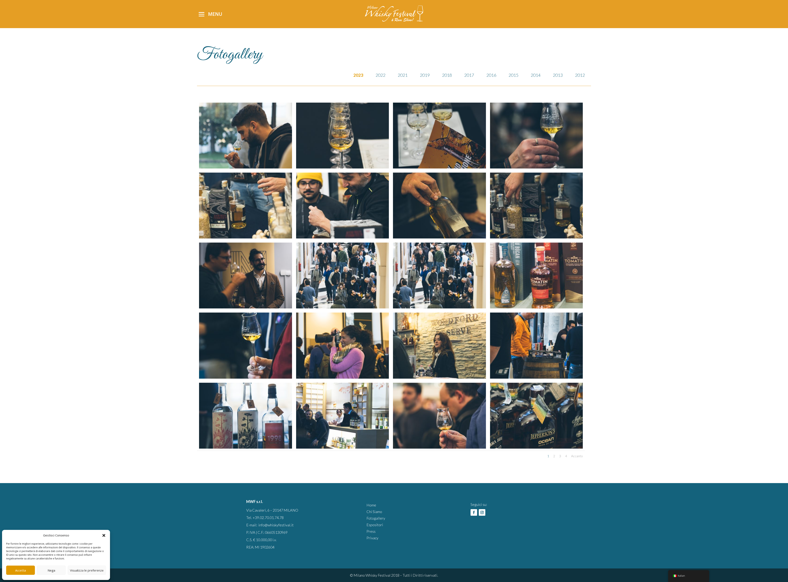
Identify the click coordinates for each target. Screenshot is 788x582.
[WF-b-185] (536, 306)
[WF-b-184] (245, 376)
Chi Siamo (374, 511)
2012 (580, 75)
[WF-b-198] (439, 166)
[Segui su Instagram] (482, 512)
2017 (469, 75)
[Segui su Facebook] (474, 512)
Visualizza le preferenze (87, 570)
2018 (447, 75)
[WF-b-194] (342, 236)
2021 (403, 75)
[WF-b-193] (439, 236)
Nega (51, 570)
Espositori (375, 524)
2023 (358, 75)
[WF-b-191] (245, 306)
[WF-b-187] (342, 306)
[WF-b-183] (342, 376)
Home (371, 505)
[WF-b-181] (536, 376)
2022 (380, 75)
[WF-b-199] (342, 166)
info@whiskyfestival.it (276, 525)
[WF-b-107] (245, 166)
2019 (425, 75)
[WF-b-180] (245, 446)
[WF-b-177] (439, 446)
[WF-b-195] (245, 236)
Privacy (372, 538)
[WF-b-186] (439, 306)
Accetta (20, 570)
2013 (558, 75)
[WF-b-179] (342, 446)
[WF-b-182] (439, 376)
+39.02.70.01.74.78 (268, 517)
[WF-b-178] (536, 446)
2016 (491, 75)
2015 (513, 75)
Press (371, 531)
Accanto (577, 456)
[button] (104, 535)
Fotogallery (376, 518)
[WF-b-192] (536, 236)
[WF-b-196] (536, 166)
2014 (536, 75)
